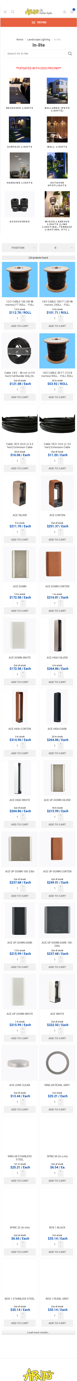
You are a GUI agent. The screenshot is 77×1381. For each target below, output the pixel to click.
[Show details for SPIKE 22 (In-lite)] (20, 1205)
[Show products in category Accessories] (20, 204)
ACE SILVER (20, 515)
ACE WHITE (57, 1013)
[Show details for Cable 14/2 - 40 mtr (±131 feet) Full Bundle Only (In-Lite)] (20, 351)
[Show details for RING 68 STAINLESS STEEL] (20, 1134)
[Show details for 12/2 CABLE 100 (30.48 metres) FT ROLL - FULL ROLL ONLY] (20, 279)
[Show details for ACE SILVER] (20, 493)
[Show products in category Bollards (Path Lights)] (57, 91)
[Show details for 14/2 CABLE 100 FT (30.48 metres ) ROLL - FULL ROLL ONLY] (57, 279)
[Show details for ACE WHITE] (57, 992)
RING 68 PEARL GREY (57, 1085)
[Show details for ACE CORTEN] (57, 493)
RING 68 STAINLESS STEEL (20, 1158)
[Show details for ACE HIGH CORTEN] (20, 707)
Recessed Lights (19, 108)
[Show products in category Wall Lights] (57, 129)
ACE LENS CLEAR (19, 1085)
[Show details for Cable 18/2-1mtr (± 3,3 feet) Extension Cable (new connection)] (57, 422)
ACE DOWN (19, 586)
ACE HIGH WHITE (19, 800)
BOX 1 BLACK (57, 1227)
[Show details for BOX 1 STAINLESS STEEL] (20, 1276)
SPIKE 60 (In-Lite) (57, 1156)
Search (70, 53)
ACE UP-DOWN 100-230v (19, 871)
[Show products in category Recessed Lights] (20, 91)
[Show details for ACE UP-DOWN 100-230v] (20, 849)
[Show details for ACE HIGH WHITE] (20, 778)
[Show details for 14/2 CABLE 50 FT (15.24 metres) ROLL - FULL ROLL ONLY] (57, 351)
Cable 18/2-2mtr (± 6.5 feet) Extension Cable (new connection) (19, 447)
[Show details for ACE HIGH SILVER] (57, 635)
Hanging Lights (20, 182)
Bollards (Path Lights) (57, 109)
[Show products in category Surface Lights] (20, 129)
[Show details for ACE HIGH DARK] (57, 707)
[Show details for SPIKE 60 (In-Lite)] (57, 1134)
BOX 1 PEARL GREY (57, 1298)
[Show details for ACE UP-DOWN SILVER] (57, 778)
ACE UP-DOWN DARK (19, 942)
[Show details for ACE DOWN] (20, 564)
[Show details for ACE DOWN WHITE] (20, 635)
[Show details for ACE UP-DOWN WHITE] (20, 992)
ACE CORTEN (57, 515)
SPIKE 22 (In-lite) (20, 1227)
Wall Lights (57, 146)
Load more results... (38, 1332)
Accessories (20, 221)
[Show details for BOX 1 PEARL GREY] (57, 1276)
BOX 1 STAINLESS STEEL (20, 1298)
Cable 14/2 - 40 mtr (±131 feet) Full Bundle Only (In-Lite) (19, 376)
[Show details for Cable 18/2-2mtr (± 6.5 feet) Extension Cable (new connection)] (20, 422)
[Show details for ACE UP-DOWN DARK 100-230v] (57, 920)
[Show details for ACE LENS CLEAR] (20, 1063)
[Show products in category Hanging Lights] (20, 165)
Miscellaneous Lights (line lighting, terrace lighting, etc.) (57, 225)
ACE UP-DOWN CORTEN (57, 871)
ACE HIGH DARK (57, 728)
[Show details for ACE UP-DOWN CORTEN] (57, 849)
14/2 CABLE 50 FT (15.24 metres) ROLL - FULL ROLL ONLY (57, 376)
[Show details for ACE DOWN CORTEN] (57, 564)
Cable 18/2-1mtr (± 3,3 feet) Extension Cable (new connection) (57, 447)
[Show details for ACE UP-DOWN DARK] (20, 920)
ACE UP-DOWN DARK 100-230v (57, 944)
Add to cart (19, 326)
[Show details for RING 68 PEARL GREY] (57, 1063)
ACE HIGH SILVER (57, 657)
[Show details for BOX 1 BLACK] (57, 1205)
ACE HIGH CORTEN (19, 728)
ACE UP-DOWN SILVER (57, 800)
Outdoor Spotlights (57, 184)
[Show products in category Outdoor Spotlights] (57, 165)
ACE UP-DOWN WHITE (20, 1013)
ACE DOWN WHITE (20, 657)
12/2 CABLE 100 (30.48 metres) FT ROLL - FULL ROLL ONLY (19, 305)
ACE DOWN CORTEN (57, 586)
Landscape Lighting (39, 39)
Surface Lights (19, 146)
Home (19, 39)
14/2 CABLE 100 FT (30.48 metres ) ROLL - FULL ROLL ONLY (57, 305)
